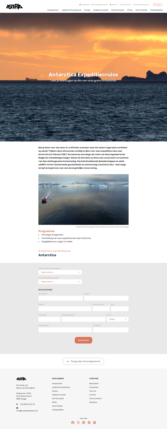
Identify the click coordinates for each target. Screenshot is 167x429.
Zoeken (158, 4)
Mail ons (114, 4)
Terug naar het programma (85, 361)
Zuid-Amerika (141, 10)
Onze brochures (95, 398)
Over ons (92, 391)
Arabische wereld (100, 10)
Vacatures (93, 402)
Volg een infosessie (142, 4)
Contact (92, 395)
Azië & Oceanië (117, 10)
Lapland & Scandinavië (71, 10)
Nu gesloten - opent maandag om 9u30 (94, 4)
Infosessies (93, 387)
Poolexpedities (156, 10)
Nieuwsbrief (93, 384)
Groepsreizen (53, 10)
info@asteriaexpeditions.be (27, 411)
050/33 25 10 (126, 4)
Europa (87, 10)
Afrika (129, 10)
